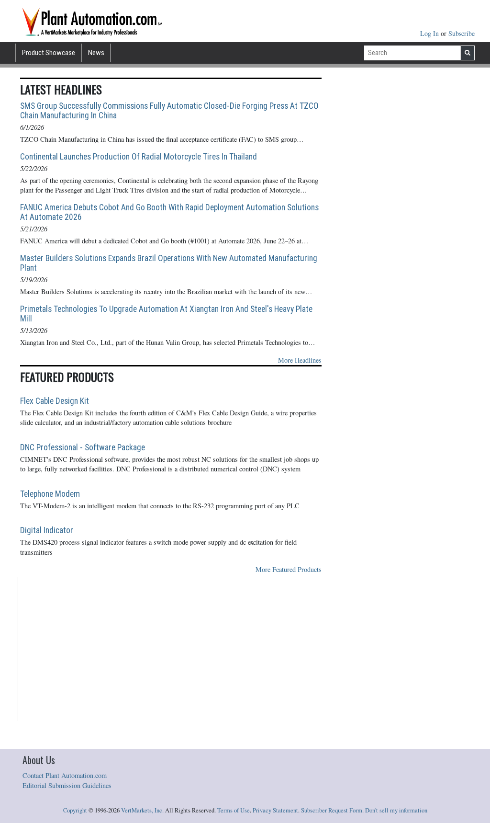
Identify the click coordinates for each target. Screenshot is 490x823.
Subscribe (461, 33)
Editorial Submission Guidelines (66, 785)
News (96, 52)
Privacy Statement (275, 810)
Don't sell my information (396, 810)
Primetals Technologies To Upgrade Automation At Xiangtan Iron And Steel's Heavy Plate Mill (166, 313)
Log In (430, 33)
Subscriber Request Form (331, 810)
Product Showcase (48, 52)
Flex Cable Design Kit (54, 401)
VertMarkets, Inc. (142, 810)
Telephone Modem (50, 494)
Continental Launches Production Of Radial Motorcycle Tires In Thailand (138, 156)
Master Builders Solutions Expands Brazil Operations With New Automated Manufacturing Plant (168, 263)
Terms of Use (233, 810)
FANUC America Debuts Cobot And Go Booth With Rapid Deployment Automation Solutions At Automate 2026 (169, 212)
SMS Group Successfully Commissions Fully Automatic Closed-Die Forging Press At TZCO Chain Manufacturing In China (169, 110)
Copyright (75, 810)
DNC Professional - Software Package (82, 447)
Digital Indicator (46, 530)
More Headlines (300, 360)
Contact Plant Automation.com (64, 775)
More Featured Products (289, 569)
